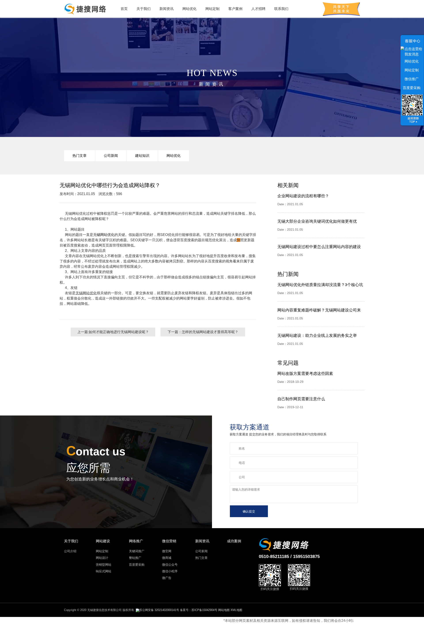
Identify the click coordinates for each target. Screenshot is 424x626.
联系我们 (281, 9)
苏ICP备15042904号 (204, 610)
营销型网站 (103, 564)
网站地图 (224, 610)
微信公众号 (170, 564)
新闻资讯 (166, 9)
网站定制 (212, 9)
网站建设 (103, 541)
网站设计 (102, 558)
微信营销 (169, 541)
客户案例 (235, 9)
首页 (124, 9)
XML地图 (236, 610)
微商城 (166, 558)
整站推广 (135, 558)
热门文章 (79, 155)
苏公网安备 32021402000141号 (159, 610)
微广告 (166, 578)
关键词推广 (136, 551)
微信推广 (412, 79)
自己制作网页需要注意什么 (301, 399)
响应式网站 (103, 571)
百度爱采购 (136, 564)
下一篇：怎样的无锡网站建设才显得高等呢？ (203, 332)
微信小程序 (170, 571)
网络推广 (136, 541)
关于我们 (143, 9)
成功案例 (234, 541)
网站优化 (189, 9)
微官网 (166, 551)
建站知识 (142, 155)
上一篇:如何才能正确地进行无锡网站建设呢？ (113, 332)
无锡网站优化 (103, 235)
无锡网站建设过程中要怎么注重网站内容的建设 (319, 247)
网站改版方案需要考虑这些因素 (305, 373)
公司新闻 (111, 155)
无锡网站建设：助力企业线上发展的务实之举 (317, 335)
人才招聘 (258, 9)
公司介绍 (70, 551)
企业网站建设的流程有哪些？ (303, 196)
